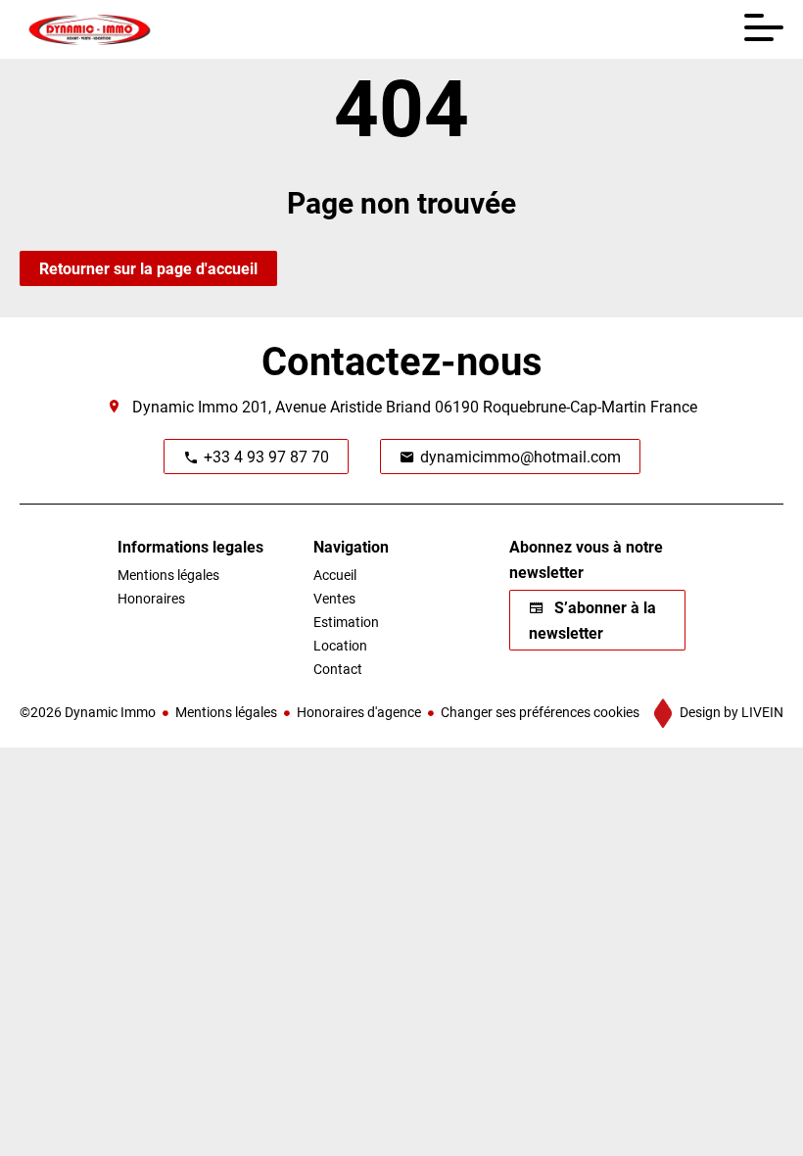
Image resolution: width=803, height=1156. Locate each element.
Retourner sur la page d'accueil (148, 268)
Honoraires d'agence (359, 711)
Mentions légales (226, 711)
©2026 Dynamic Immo (88, 711)
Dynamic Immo (185, 406)
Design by (730, 711)
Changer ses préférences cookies (540, 711)
